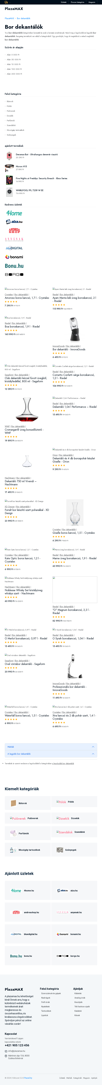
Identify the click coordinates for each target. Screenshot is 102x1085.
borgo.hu (75, 956)
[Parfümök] (13, 833)
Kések (77, 1015)
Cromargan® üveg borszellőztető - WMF (24, 431)
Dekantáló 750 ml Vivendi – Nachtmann (21, 482)
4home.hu (29, 890)
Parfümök (11, 120)
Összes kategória (77, 2)
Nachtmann (10, 478)
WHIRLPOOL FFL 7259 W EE (29, 190)
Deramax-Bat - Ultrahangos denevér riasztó (37, 154)
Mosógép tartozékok (15, 130)
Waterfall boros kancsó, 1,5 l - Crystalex (27, 716)
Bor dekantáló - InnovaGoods (69, 349)
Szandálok (11, 125)
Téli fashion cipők (82, 1007)
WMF (7, 426)
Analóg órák (80, 998)
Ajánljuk (94, 1078)
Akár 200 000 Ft (14, 73)
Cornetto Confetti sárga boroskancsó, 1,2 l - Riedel (74, 376)
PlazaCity (28, 1078)
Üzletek (63, 2)
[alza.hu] (63, 890)
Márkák (11, 746)
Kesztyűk (78, 1002)
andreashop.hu (31, 912)
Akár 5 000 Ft (13, 54)
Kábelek (78, 993)
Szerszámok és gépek (51, 993)
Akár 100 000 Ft (14, 69)
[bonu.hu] (16, 955)
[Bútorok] (13, 803)
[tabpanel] (51, 510)
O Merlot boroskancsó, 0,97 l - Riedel (26, 638)
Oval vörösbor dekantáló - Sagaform (25, 664)
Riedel (55, 295)
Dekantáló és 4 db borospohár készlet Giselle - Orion (74, 460)
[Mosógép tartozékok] (13, 849)
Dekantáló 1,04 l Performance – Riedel (75, 407)
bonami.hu (76, 934)
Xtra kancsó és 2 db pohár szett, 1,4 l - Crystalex (74, 717)
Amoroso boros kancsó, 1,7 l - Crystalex (27, 298)
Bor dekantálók (23, 18)
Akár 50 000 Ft (14, 59)
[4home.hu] (16, 890)
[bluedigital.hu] (16, 933)
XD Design (10, 507)
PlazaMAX (9, 18)
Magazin (92, 2)
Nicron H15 (21, 166)
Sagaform (9, 375)
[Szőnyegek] (60, 849)
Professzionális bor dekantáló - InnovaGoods (70, 688)
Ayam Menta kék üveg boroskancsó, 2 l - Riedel (74, 299)
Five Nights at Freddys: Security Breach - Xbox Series (41, 178)
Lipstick (44, 1015)
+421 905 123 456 (17, 1045)
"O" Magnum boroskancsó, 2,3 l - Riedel (71, 611)
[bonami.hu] (63, 933)
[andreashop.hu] (16, 912)
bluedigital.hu (30, 934)
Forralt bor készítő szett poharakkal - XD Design (27, 511)
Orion (55, 455)
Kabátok (78, 1011)
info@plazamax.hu (16, 1051)
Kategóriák (77, 1078)
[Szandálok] (65, 831)
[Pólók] (61, 801)
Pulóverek (11, 111)
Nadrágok (45, 998)
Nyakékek (45, 1007)
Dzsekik (10, 115)
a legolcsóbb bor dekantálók (63, 763)
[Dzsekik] (63, 818)
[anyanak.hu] (63, 912)
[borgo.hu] (63, 955)
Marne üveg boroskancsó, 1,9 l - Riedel (74, 558)
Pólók (9, 106)
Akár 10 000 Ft (13, 64)
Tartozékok (46, 1011)
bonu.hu (28, 956)
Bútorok (10, 101)
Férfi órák (45, 1002)
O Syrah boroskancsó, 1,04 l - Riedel (73, 638)
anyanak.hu (76, 912)
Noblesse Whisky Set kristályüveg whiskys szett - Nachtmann (23, 591)
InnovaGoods (59, 346)
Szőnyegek (11, 134)
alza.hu (74, 890)
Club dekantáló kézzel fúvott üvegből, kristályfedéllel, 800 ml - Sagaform (26, 379)
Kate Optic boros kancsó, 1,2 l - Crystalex (22, 559)
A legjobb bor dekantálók (19, 753)
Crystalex (9, 295)
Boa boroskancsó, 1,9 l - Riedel (22, 327)
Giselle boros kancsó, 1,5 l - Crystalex (74, 533)
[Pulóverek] (18, 818)
